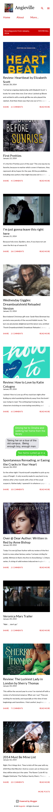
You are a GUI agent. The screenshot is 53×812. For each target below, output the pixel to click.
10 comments (17, 489)
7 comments (17, 708)
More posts (44, 791)
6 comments (17, 107)
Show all (43, 31)
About (20, 17)
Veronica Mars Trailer (18, 616)
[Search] (42, 4)
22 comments (17, 782)
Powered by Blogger (28, 801)
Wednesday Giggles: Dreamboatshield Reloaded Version (22, 304)
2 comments (17, 333)
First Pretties (12, 155)
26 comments (17, 251)
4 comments (17, 181)
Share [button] (6, 107)
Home (6, 17)
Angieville (22, 806)
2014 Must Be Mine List (19, 757)
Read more (44, 107)
